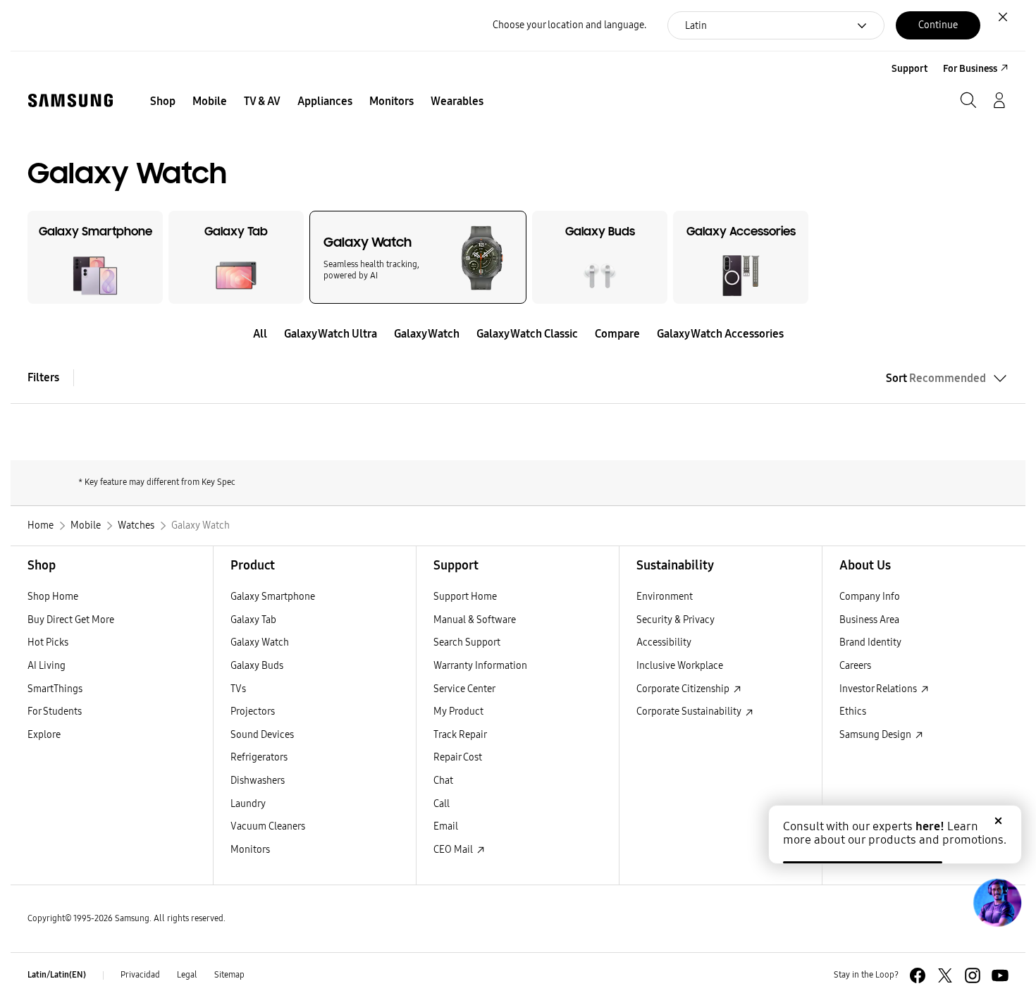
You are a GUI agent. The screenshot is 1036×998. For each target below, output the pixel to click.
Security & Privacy (675, 620)
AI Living (46, 666)
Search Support (466, 642)
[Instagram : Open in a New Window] (972, 975)
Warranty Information (480, 666)
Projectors (252, 711)
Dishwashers (257, 781)
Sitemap (229, 975)
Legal (187, 975)
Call (441, 804)
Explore (44, 735)
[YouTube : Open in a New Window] (1000, 975)
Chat (443, 781)
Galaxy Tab (253, 620)
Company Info (869, 597)
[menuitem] (163, 101)
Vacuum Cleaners (267, 826)
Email (445, 826)
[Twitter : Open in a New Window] (945, 975)
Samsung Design (876, 735)
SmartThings (54, 689)
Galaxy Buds (256, 666)
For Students (54, 711)
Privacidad (140, 975)
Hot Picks (47, 642)
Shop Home (52, 597)
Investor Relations (879, 689)
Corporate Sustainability (690, 711)
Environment (664, 597)
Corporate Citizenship (684, 689)
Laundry (248, 804)
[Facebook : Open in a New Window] (917, 975)
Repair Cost (457, 757)
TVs (238, 689)
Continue (938, 25)
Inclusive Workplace (679, 666)
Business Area (869, 620)
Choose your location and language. (569, 25)
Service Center (464, 689)
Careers (855, 666)
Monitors (250, 850)
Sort (936, 378)
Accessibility (663, 642)
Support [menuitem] (909, 69)
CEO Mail (454, 850)
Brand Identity (870, 642)
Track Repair (460, 735)
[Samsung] (70, 100)
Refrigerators (259, 757)
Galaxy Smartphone (272, 597)
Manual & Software (474, 620)
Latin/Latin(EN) (56, 975)
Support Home (465, 597)
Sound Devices (262, 735)
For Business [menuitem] (970, 69)
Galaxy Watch (259, 642)
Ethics (852, 711)
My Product (458, 711)
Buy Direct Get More (70, 620)
